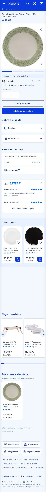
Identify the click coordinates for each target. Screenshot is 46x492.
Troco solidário (21, 467)
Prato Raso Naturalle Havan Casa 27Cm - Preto (34, 250)
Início (4, 428)
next (42, 334)
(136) (13, 253)
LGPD (39, 476)
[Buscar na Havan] (28, 3)
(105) (35, 253)
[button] (7, 71)
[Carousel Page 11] (40, 363)
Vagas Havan (33, 459)
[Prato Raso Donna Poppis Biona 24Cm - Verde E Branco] (12, 391)
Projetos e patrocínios (35, 467)
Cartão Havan (32, 463)
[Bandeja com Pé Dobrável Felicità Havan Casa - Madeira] (12, 329)
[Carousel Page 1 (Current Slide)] (2, 363)
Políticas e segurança (9, 476)
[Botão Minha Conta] (34, 3)
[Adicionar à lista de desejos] (41, 64)
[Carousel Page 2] (6, 363)
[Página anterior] (4, 3)
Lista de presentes (20, 459)
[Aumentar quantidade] (17, 95)
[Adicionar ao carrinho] (17, 259)
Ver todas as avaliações (23, 208)
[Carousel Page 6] (21, 363)
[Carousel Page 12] (43, 363)
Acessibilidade (28, 476)
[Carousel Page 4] (13, 363)
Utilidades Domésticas (16, 428)
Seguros (22, 463)
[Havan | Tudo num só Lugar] (13, 4)
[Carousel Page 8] (28, 363)
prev (3, 334)
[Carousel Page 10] (36, 363)
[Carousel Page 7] (25, 363)
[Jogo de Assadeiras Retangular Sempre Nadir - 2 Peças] (34, 329)
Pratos (28, 428)
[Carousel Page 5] (17, 363)
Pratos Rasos (6, 431)
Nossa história (7, 459)
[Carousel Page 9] (32, 363)
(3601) (35, 347)
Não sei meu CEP (12, 170)
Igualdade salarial (8, 467)
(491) (12, 347)
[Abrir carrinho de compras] (41, 3)
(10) (12, 409)
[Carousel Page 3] (10, 363)
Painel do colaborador (10, 463)
